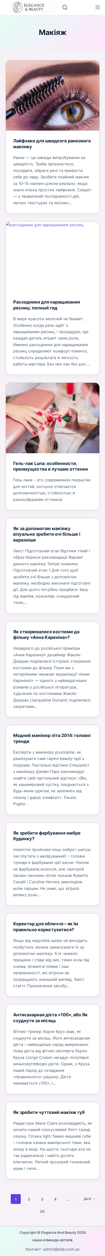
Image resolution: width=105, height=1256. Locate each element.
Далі (87, 1199)
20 (42, 1211)
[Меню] (97, 7)
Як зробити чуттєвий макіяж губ (49, 1112)
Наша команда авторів (52, 1240)
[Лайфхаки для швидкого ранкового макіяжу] (52, 95)
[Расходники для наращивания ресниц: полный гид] (52, 257)
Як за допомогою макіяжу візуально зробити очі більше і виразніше (46, 534)
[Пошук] (65, 7)
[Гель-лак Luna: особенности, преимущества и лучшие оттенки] (52, 418)
